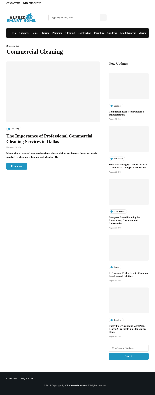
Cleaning (70, 33)
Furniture (99, 33)
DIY (14, 33)
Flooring (45, 33)
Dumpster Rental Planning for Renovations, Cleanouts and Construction (124, 220)
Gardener (112, 33)
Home (34, 33)
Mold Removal (127, 33)
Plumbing (57, 33)
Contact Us (13, 3)
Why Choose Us (32, 3)
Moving (142, 33)
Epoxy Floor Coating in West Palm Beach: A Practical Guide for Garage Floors (127, 329)
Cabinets (23, 33)
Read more (16, 166)
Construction (84, 33)
